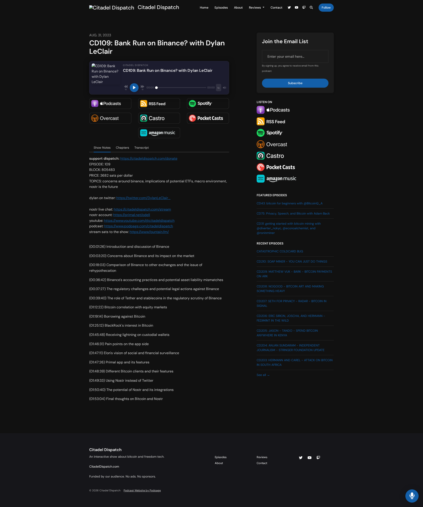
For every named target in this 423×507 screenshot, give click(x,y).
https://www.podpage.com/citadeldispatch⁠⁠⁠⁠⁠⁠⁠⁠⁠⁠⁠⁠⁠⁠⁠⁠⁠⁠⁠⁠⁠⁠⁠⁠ (138, 226)
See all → (263, 375)
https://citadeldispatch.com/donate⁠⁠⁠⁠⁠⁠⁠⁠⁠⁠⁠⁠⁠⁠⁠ (148, 158)
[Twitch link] (304, 8)
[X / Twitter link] (289, 8)
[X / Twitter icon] (301, 458)
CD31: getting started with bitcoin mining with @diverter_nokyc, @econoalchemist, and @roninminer (289, 228)
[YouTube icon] (309, 458)
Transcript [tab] (141, 148)
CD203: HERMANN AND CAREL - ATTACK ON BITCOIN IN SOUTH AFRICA (295, 362)
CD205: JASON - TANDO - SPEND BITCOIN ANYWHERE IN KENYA (287, 333)
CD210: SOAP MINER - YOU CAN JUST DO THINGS (292, 261)
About (238, 7)
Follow (326, 7)
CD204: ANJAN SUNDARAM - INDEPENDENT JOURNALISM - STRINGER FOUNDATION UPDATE (291, 347)
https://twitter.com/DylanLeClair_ (143, 198)
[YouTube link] (297, 8)
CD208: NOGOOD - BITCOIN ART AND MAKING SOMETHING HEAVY (290, 288)
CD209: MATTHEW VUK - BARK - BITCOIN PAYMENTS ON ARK (294, 274)
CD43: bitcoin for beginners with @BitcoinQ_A (290, 203)
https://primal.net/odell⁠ (131, 215)
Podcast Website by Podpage (142, 490)
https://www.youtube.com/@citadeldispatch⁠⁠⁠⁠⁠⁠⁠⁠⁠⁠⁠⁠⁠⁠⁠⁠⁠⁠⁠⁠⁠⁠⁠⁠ (139, 220)
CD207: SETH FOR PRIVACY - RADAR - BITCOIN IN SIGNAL (292, 303)
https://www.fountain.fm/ (149, 231)
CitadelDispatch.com (104, 466)
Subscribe (295, 83)
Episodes (221, 7)
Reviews (255, 7)
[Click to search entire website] (311, 8)
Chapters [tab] (122, 148)
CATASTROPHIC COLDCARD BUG (280, 251)
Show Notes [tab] (102, 148)
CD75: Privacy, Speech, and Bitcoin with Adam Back (293, 213)
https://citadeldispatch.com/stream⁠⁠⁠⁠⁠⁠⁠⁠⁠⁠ (142, 209)
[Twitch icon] (318, 458)
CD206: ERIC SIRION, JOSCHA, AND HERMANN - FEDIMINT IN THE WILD (291, 318)
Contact (276, 7)
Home (204, 7)
